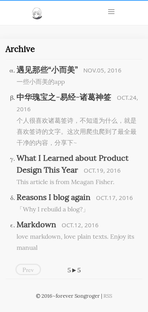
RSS (107, 295)
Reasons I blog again (53, 196)
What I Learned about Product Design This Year (73, 163)
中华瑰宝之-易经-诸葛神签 (64, 96)
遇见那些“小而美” (47, 69)
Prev (28, 269)
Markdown (36, 224)
